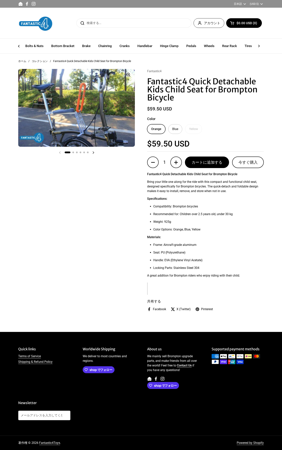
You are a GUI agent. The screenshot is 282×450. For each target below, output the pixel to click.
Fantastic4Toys (49, 443)
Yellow (193, 129)
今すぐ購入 (248, 162)
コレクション (40, 61)
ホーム (22, 61)
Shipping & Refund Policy (35, 362)
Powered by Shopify (250, 443)
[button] (244, 23)
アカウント (212, 23)
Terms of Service (29, 356)
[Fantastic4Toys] (35, 23)
